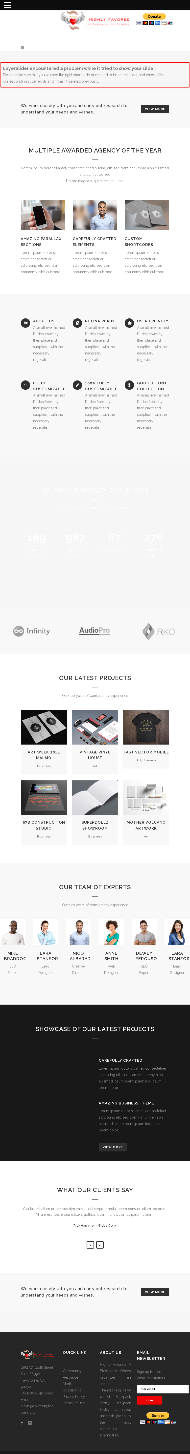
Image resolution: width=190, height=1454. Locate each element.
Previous (90, 1245)
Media (67, 1384)
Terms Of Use (74, 1403)
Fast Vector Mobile (146, 752)
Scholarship (72, 1390)
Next (100, 1245)
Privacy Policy (74, 1397)
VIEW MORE (155, 109)
